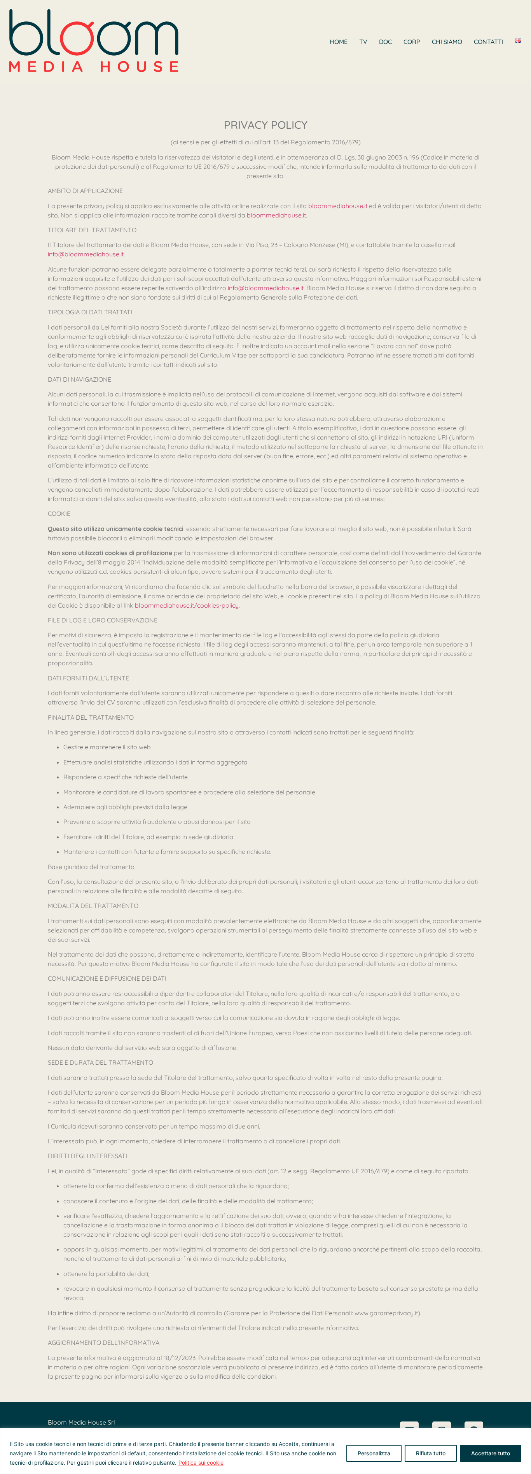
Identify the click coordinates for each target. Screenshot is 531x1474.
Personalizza (374, 1453)
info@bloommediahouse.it (86, 254)
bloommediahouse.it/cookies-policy (187, 605)
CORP (411, 42)
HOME (339, 42)
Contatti (488, 42)
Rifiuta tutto (430, 1453)
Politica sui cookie (201, 1462)
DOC (385, 42)
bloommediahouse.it (337, 206)
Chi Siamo (447, 42)
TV (363, 42)
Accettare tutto (490, 1453)
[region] (265, 1451)
